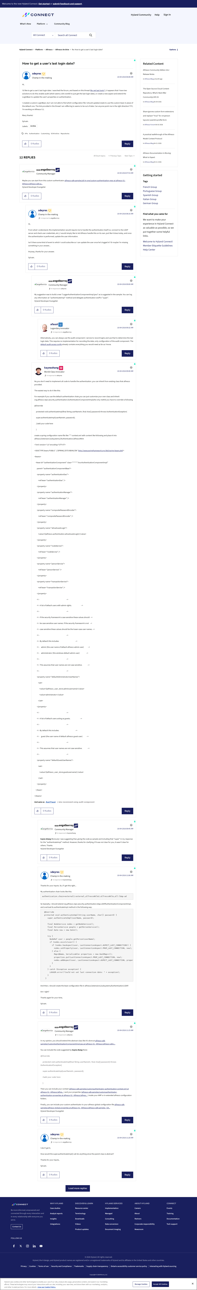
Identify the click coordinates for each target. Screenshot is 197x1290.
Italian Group (149, 199)
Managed (108, 1213)
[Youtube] (41, 1246)
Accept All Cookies (160, 1284)
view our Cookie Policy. (47, 1287)
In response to (49, 218)
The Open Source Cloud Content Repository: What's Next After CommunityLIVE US (156, 93)
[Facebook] (14, 1246)
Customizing (45, 133)
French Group (150, 187)
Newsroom (139, 1229)
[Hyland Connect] (38, 14)
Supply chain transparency (97, 1266)
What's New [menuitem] (25, 23)
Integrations (55, 1224)
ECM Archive (55, 133)
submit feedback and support (67, 3)
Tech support (172, 1224)
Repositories (65, 133)
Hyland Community (141, 15)
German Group (150, 203)
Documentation (173, 1218)
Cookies (32, 1266)
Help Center (149, 249)
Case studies (55, 1208)
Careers (138, 1208)
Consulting (109, 1218)
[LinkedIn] (34, 1246)
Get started (44, 3)
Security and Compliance (61, 1266)
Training (170, 1213)
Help (157, 15)
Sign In (167, 14)
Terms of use (43, 1266)
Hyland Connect (25, 49)
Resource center (81, 1208)
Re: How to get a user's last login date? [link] (87, 49)
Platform (39, 49)
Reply (127, 143)
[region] (98, 1284)
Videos (78, 1224)
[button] (25, 144)
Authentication (34, 133)
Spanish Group (150, 195)
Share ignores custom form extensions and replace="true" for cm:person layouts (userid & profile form (158, 115)
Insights (53, 1218)
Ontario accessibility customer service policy (129, 1266)
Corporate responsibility (145, 1224)
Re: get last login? (98, 90)
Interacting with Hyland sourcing (163, 1266)
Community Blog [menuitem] (62, 23)
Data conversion (111, 1224)
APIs (26, 133)
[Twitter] (21, 1246)
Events (169, 1208)
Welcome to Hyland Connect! (158, 241)
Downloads (79, 1218)
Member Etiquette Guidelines (158, 245)
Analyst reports (56, 1213)
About (137, 1213)
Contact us (16, 1226)
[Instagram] (27, 1246)
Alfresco (49, 49)
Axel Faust (51, 802)
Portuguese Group (152, 191)
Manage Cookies (141, 1284)
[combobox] (75, 35)
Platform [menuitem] (41, 23)
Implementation (111, 1208)
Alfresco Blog (149, 79)
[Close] (193, 1284)
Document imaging (113, 1229)
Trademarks (79, 1266)
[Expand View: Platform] (47, 24)
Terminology (80, 1213)
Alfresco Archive (62, 49)
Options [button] (172, 49)
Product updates (82, 1229)
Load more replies (77, 1188)
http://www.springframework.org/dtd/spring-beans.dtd (100, 450)
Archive (33, 126)
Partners (138, 1218)
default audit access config (51, 344)
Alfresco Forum (150, 125)
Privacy (24, 1266)
